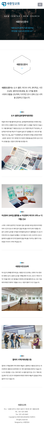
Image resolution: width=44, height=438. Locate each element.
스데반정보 (26, 422)
